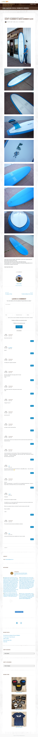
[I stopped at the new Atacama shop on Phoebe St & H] (11, 585)
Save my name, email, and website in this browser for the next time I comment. (20, 317)
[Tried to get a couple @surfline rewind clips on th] (27, 601)
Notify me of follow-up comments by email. (19, 320)
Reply (32, 353)
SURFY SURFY (6, 638)
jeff (9, 466)
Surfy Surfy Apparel (19, 727)
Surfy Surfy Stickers (19, 709)
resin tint (17, 17)
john (9, 533)
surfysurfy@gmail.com (9, 559)
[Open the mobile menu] (35, 1)
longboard (22, 17)
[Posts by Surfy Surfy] (6, 22)
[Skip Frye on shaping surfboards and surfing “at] (11, 601)
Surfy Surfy (19, 283)
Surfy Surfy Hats (19, 692)
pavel (8, 17)
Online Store (32, 4)
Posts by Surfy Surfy (19, 285)
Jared (9, 494)
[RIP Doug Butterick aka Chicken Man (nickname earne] (27, 585)
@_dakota (10, 347)
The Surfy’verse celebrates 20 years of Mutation (11, 635)
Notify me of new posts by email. (19, 323)
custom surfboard (13, 17)
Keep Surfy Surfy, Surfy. (7, 640)
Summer (6, 17)
